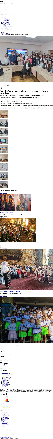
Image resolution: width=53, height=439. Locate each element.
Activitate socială (5, 373)
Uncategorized (4, 385)
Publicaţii (5, 27)
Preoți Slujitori (6, 20)
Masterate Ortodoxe (5, 408)
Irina (3, 84)
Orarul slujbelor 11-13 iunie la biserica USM (7, 243)
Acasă (3, 32)
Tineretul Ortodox (5, 406)
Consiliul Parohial (7, 19)
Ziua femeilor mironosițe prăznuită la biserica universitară (10, 291)
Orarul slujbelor (2, 217)
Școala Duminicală (5, 30)
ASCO (5, 25)
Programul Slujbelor (5, 22)
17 (0, 364)
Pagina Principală (5, 16)
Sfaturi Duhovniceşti (7, 29)
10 (0, 363)
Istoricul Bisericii (7, 18)
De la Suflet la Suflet (5, 378)
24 (0, 365)
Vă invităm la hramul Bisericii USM (6, 212)
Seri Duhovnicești (7, 24)
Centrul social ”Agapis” (8, 26)
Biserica (3, 17)
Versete (3, 386)
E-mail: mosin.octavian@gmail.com (8, 434)
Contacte (5, 21)
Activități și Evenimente (6, 23)
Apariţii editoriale (5, 414)
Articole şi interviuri (5, 375)
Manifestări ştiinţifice (5, 379)
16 (7, 363)
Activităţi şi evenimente (6, 33)
